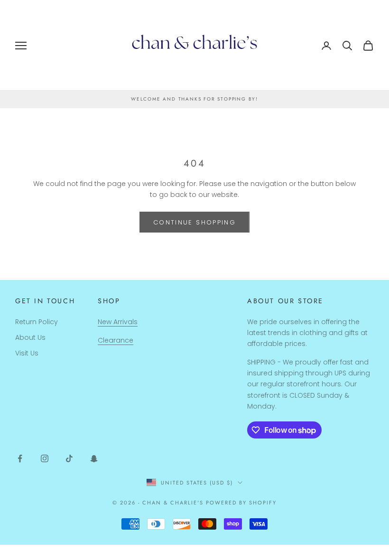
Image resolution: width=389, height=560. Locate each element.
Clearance (115, 340)
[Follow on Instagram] (44, 458)
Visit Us (26, 353)
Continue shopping (194, 222)
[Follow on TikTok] (69, 458)
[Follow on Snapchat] (94, 458)
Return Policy (36, 322)
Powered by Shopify (241, 502)
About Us (30, 337)
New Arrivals (118, 322)
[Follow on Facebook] (20, 458)
